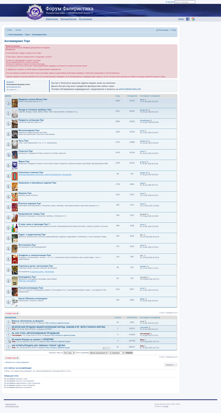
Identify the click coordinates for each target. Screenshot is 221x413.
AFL (141, 235)
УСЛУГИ (48, 329)
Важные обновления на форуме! (28, 321)
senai (142, 321)
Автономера (49, 271)
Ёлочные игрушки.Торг (29, 203)
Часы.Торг (23, 141)
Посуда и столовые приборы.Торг (35, 110)
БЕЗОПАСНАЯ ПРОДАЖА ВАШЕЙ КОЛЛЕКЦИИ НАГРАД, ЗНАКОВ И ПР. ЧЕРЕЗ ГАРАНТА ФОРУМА (58, 327)
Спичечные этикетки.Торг (30, 172)
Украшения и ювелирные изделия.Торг (37, 183)
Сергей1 (143, 277)
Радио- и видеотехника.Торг (32, 234)
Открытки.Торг (25, 151)
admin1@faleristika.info (130, 89)
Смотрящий (16, 335)
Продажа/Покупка (68, 19)
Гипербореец (145, 120)
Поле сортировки (82, 353)
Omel (142, 100)
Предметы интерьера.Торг (31, 120)
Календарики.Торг (27, 277)
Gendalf (143, 214)
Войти (181, 19)
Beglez (142, 299)
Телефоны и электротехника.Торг (34, 255)
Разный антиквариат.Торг (30, 288)
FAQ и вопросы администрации (57, 323)
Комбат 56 (144, 110)
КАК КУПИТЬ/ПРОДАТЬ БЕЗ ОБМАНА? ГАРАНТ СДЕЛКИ (38, 345)
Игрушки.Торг (25, 193)
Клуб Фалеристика (12, 406)
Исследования (85, 19)
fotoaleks (143, 266)
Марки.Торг (24, 161)
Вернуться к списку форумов (17, 362)
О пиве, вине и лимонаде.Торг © (34, 224)
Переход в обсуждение (27, 281)
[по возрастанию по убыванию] (117, 353)
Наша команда (10, 404)
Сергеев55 (144, 327)
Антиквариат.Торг (17, 41)
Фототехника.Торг (27, 245)
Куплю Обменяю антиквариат (32, 298)
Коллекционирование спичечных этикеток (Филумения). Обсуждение (44, 174)
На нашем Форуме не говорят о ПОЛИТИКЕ (33, 339)
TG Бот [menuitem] (18, 30)
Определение (52, 19)
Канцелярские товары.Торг (31, 214)
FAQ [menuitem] (10, 30)
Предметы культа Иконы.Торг (32, 99)
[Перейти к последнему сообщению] (145, 100)
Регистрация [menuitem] (163, 30)
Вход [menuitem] (174, 30)
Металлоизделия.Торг (29, 130)
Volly (13, 323)
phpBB (165, 406)
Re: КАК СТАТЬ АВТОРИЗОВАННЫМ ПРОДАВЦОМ (36, 333)
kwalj (142, 183)
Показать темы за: (56, 353)
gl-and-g (143, 162)
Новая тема (11, 313)
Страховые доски (37, 271)
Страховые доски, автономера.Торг (35, 266)
